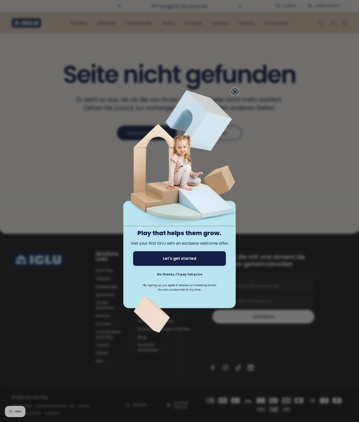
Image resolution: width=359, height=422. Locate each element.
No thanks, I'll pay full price (179, 274)
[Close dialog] (235, 91)
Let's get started (179, 258)
